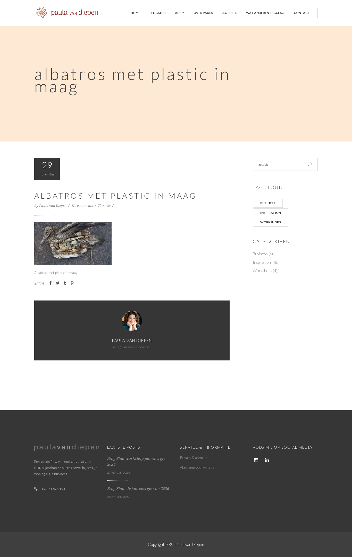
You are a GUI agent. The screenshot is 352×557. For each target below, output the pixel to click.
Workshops (270, 222)
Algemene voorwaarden (198, 467)
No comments (83, 206)
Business (267, 203)
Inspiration (270, 213)
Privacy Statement (194, 457)
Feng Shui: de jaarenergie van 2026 (138, 488)
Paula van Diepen (53, 206)
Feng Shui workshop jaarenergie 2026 (136, 461)
